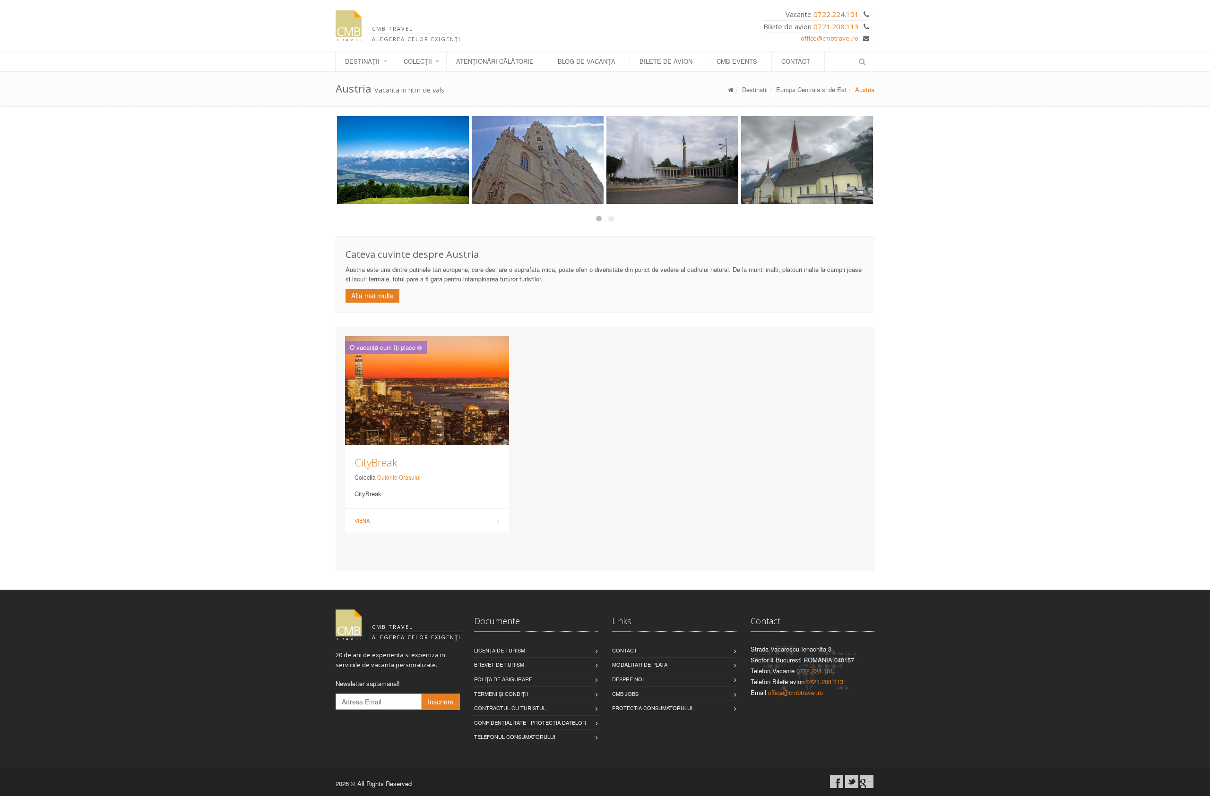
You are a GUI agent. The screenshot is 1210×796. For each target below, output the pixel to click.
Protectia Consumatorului (652, 707)
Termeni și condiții (501, 693)
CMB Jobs (625, 693)
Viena (362, 520)
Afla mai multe (372, 295)
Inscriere (441, 701)
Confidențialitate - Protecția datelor (530, 722)
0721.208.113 (836, 26)
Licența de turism (499, 650)
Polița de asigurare (503, 679)
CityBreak (376, 462)
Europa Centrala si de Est (811, 89)
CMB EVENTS (737, 61)
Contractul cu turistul (510, 707)
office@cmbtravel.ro (829, 38)
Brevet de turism (499, 664)
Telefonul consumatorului (514, 736)
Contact (795, 61)
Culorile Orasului (399, 477)
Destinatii (755, 89)
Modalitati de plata (639, 664)
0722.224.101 (836, 14)
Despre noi (628, 679)
